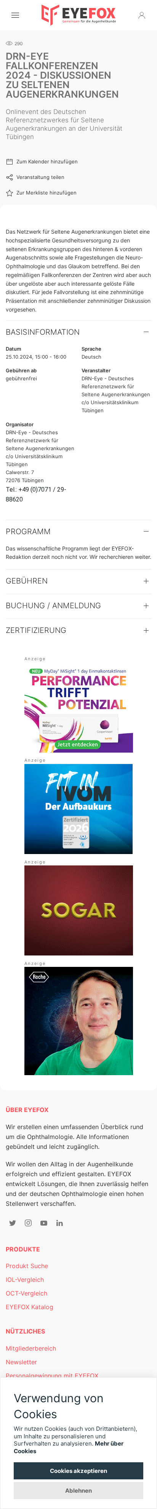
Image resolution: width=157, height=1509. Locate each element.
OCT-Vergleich (26, 1293)
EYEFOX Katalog (29, 1307)
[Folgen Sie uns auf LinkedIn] (59, 1223)
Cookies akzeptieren (78, 1470)
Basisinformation (43, 332)
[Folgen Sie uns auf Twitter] (12, 1223)
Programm (28, 531)
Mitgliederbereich (31, 1348)
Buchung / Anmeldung (53, 605)
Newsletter (21, 1362)
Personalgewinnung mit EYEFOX (52, 1375)
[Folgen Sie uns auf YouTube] (44, 1223)
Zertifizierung (36, 630)
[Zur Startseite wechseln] (79, 15)
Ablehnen (78, 1490)
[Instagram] (28, 1223)
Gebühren (27, 580)
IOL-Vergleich (25, 1279)
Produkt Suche (27, 1266)
